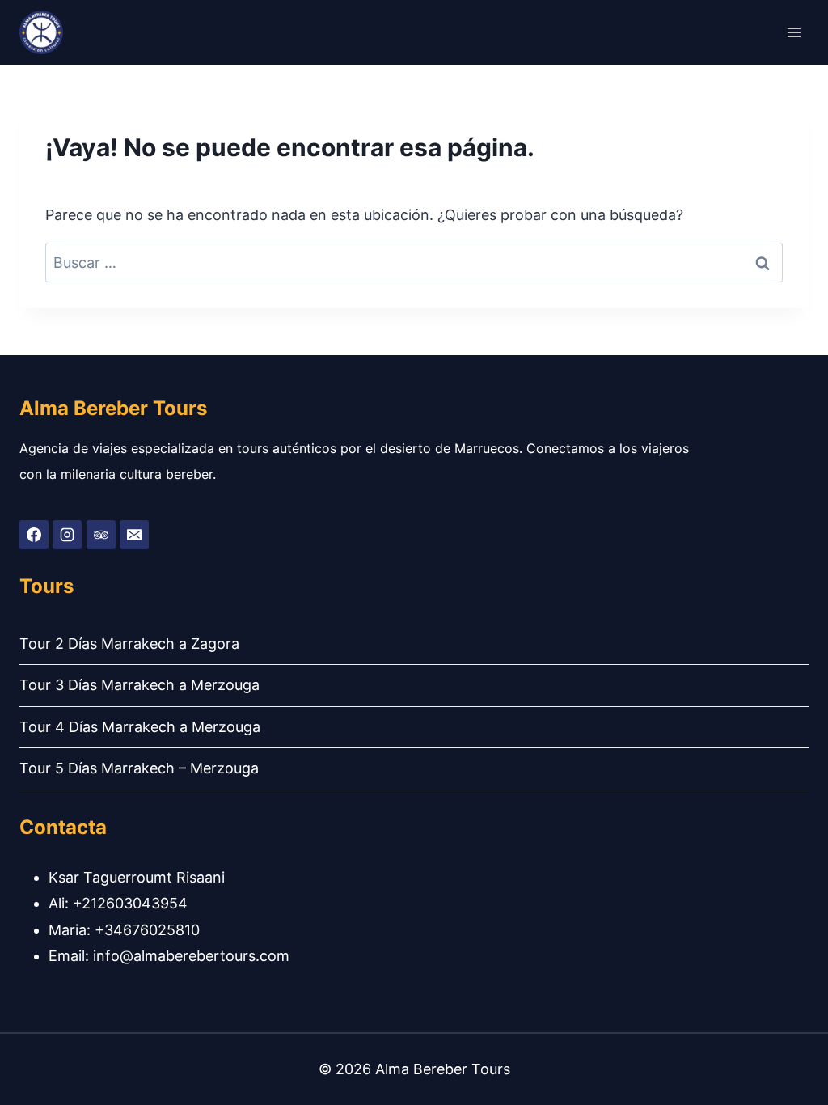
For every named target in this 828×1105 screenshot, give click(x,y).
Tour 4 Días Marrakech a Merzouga (139, 726)
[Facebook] (34, 534)
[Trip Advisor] (101, 534)
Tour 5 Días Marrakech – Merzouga (139, 768)
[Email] (134, 534)
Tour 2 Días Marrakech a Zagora (129, 643)
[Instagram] (67, 534)
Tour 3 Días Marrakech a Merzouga (139, 684)
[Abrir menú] (794, 31)
